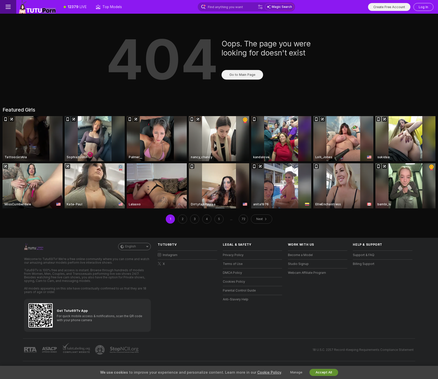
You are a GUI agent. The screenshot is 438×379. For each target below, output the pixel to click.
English (130, 246)
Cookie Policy (269, 372)
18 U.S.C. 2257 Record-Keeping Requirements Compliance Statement (363, 350)
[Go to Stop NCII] (125, 350)
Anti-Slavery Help (235, 299)
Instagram (170, 255)
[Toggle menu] (8, 7)
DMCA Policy (232, 273)
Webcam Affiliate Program (307, 273)
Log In (423, 7)
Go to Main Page (242, 75)
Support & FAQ (363, 255)
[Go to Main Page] (37, 7)
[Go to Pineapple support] (100, 350)
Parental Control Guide (239, 290)
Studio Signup (298, 264)
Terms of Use (233, 264)
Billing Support (363, 264)
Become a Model (300, 255)
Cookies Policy (234, 281)
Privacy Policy (233, 255)
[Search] (260, 6)
